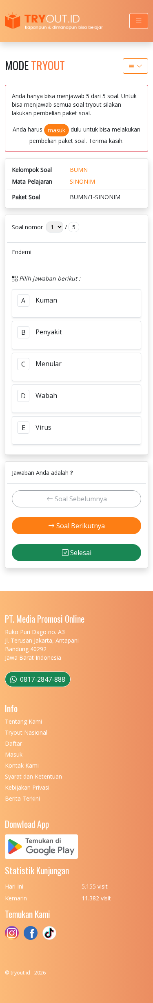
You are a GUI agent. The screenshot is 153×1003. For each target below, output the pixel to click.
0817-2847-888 (41, 679)
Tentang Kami (23, 721)
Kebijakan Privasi (27, 787)
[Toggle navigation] (138, 21)
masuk (56, 130)
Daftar (13, 743)
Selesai (80, 552)
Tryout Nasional (26, 732)
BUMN (79, 169)
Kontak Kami (22, 765)
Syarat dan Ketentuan (33, 776)
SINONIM (82, 181)
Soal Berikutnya (80, 525)
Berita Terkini (22, 798)
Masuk (13, 754)
